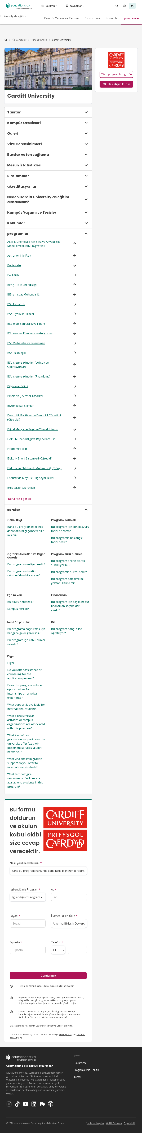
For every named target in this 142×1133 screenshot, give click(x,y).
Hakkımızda (80, 1063)
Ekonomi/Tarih (17, 449)
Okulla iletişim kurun (116, 84)
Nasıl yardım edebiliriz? (26, 863)
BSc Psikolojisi (16, 353)
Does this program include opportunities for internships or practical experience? (24, 691)
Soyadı (15, 916)
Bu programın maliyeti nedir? (26, 564)
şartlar (50, 1025)
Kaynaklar (76, 5)
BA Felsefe (14, 265)
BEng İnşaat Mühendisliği (23, 294)
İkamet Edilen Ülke (64, 916)
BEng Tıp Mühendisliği (22, 285)
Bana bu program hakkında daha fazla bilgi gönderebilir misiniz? (25, 531)
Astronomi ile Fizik (19, 255)
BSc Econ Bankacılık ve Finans (26, 324)
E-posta (16, 942)
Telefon (57, 942)
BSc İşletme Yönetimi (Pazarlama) (28, 376)
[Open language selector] (124, 6)
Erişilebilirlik (129, 1123)
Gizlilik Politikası (114, 1123)
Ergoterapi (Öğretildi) (21, 488)
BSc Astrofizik (16, 304)
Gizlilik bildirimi (64, 1025)
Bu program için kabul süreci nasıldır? (26, 642)
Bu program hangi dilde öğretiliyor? (66, 631)
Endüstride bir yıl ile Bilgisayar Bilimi (30, 478)
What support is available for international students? (26, 707)
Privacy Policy (65, 1034)
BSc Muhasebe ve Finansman (26, 343)
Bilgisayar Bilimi (17, 386)
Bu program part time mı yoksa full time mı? (67, 581)
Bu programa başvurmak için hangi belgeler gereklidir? (26, 631)
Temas (78, 1076)
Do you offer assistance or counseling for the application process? (24, 674)
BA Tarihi (13, 275)
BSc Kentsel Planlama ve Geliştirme (29, 333)
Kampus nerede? (18, 609)
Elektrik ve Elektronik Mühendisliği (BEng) (34, 468)
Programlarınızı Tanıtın (86, 1070)
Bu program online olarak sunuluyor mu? (68, 563)
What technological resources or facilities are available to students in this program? (25, 780)
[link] (61, 40)
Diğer (10, 663)
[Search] (117, 6)
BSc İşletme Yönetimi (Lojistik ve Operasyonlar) (28, 365)
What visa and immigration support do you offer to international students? (24, 763)
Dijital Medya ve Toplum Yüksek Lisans (32, 429)
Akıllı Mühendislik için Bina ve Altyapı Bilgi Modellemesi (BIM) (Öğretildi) (34, 244)
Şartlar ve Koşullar (95, 1123)
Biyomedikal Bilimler (20, 406)
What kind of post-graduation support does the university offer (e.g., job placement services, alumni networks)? (26, 743)
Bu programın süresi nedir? (69, 572)
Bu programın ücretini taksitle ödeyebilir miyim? (23, 573)
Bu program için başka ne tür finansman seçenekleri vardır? (70, 606)
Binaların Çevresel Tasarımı (25, 396)
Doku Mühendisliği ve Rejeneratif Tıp (31, 439)
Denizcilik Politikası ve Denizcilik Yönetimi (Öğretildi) (34, 417)
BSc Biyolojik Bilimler (20, 314)
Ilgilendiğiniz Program (25, 889)
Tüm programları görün (116, 74)
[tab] (61, 18)
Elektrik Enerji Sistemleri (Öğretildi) (29, 458)
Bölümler (51, 5)
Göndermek (48, 976)
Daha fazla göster (19, 499)
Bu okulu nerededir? (20, 602)
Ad (54, 889)
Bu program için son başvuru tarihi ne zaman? (70, 529)
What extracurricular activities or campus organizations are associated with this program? (26, 722)
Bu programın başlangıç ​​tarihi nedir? (67, 540)
